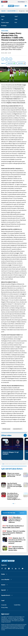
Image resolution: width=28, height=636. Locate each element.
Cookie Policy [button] (17, 605)
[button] (14, 6)
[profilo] (26, 6)
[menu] (2, 6)
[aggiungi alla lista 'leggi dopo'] (6, 59)
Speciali (3, 590)
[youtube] (22, 568)
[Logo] (14, 6)
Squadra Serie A (5, 595)
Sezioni (3, 584)
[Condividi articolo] (2, 59)
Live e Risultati (5, 579)
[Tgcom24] (4, 1)
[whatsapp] (9, 568)
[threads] (19, 568)
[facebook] (2, 568)
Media (3, 574)
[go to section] (25, 435)
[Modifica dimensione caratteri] (10, 59)
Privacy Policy (4, 607)
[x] (12, 568)
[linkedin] (15, 568)
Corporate (3, 605)
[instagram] (5, 568)
